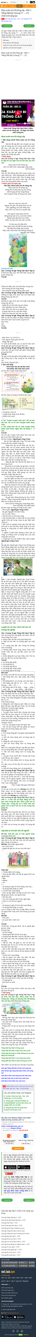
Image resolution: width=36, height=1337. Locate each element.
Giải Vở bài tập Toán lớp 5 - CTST (11, 1225)
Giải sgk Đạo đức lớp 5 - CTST (10, 1236)
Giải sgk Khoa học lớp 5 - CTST (11, 1239)
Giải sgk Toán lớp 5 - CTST (9, 1223)
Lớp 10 (3, 1281)
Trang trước (7, 26)
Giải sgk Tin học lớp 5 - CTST (10, 1247)
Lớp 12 (13, 1281)
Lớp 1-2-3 (4, 1277)
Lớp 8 (26, 1277)
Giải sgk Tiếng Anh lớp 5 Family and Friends (15, 1233)
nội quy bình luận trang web (16, 1191)
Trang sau (28, 26)
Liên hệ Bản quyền (6, 1298)
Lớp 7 (22, 1277)
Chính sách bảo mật (7, 1288)
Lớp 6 (26, 6)
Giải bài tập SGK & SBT (10, 1262)
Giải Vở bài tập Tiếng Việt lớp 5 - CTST (13, 1220)
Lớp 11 (8, 1281)
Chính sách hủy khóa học (8, 1295)
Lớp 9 (30, 1277)
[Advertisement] (18, 80)
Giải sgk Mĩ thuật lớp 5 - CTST (10, 1255)
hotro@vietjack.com (13, 1313)
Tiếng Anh (25, 1281)
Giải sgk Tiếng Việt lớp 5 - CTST (11, 1217)
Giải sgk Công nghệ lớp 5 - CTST (11, 1250)
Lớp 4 (12, 6)
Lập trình (18, 1281)
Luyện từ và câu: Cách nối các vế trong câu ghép (17, 45)
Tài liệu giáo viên (9, 1266)
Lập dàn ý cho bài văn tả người (12, 48)
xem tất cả (18, 1148)
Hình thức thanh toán (7, 1290)
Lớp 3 (5, 6)
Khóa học (24, 1266)
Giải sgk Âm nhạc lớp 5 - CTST (10, 1252)
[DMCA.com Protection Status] (24, 1335)
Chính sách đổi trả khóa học (9, 1293)
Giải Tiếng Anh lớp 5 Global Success (13, 1228)
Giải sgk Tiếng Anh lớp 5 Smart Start (13, 1231)
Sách (22, 1262)
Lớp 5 (19, 6)
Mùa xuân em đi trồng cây (11, 43)
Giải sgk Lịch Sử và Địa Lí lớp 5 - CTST (13, 1242)
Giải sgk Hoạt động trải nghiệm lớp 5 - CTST (15, 1244)
